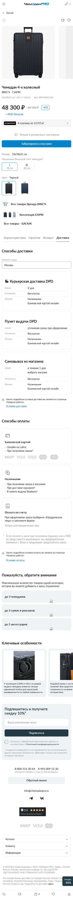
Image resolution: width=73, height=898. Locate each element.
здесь (51, 883)
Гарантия (34, 237)
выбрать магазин (37, 372)
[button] (69, 894)
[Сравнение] (20, 894)
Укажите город (9, 259)
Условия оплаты (15, 560)
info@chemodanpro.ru (36, 790)
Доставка (63, 237)
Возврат (48, 237)
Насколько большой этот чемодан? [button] (22, 159)
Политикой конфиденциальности (42, 744)
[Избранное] (53, 894)
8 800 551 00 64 (25, 768)
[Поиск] (4, 894)
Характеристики (15, 237)
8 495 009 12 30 (48, 768)
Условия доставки (16, 406)
